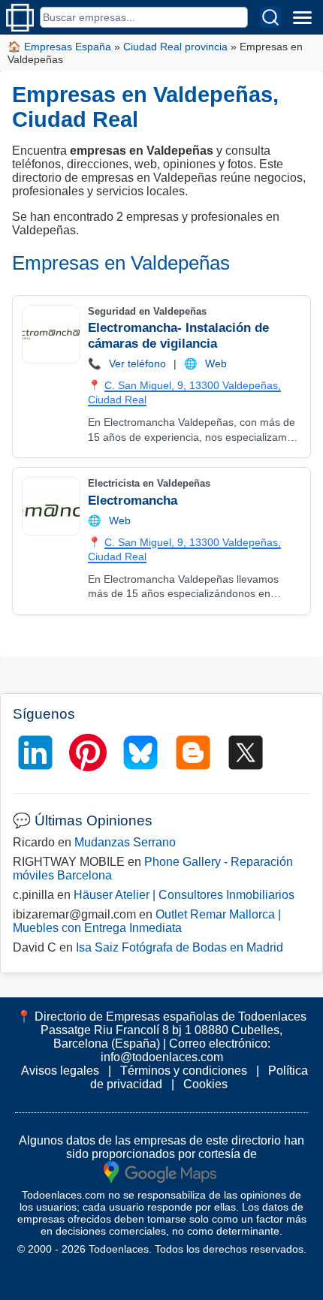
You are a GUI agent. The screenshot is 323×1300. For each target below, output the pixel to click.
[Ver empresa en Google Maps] (160, 1171)
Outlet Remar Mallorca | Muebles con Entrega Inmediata (147, 921)
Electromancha (132, 500)
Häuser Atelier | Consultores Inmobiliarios (184, 894)
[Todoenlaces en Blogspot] (193, 752)
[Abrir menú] (302, 17)
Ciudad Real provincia (175, 47)
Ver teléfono (137, 363)
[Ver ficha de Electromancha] (50, 506)
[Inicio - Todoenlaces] (20, 18)
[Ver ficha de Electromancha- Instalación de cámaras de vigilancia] (50, 334)
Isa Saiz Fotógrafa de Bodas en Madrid (179, 947)
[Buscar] (270, 17)
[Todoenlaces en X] (245, 752)
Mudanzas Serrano (125, 842)
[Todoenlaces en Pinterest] (87, 752)
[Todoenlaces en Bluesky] (140, 752)
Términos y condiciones (183, 1070)
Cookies (205, 1084)
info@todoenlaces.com (162, 1057)
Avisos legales (60, 1070)
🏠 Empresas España (59, 47)
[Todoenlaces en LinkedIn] (35, 752)
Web (216, 363)
